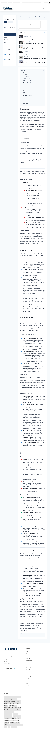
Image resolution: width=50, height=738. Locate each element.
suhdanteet (19, 719)
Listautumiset (28, 665)
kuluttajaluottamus (14, 710)
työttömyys (6, 727)
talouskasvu (12, 723)
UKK (5, 42)
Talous (27, 677)
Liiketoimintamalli (27, 82)
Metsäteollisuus (29, 670)
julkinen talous (12, 706)
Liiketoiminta (25, 74)
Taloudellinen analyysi (27, 85)
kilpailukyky (18, 706)
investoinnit (6, 706)
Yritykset (28, 688)
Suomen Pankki (7, 721)
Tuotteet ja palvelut (27, 76)
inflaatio (18, 704)
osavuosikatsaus (13, 712)
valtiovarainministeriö (18, 727)
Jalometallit (28, 661)
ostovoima (19, 712)
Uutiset (5, 37)
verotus (5, 729)
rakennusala (15, 716)
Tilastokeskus (6, 725)
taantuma (18, 721)
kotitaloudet (14, 708)
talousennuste (6, 723)
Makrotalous (28, 668)
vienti (9, 729)
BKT (17, 699)
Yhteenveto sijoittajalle (27, 103)
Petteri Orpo (6, 714)
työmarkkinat (17, 725)
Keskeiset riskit (26, 96)
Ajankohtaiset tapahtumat (28, 92)
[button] (46, 8)
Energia (27, 656)
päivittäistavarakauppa (8, 716)
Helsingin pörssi (13, 704)
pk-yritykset (12, 714)
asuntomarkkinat (13, 699)
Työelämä (28, 683)
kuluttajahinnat (7, 710)
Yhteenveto (6, 34)
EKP (20, 699)
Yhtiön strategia (27, 88)
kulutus (19, 710)
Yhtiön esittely (25, 72)
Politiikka (28, 672)
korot (10, 708)
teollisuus (17, 723)
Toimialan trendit (27, 100)
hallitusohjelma (7, 704)
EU (26, 658)
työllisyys (12, 725)
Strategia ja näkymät (26, 87)
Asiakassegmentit (27, 78)
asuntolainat (6, 699)
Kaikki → (44, 32)
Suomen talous (13, 721)
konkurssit (6, 708)
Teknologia (28, 681)
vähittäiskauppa (14, 729)
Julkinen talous (29, 663)
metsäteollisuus (7, 712)
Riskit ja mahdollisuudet (27, 95)
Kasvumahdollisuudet (28, 98)
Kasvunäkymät (26, 90)
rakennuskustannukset (8, 719)
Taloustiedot (6, 39)
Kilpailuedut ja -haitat (28, 80)
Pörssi (27, 674)
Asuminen (28, 654)
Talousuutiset (28, 679)
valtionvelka (11, 727)
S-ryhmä (14, 719)
